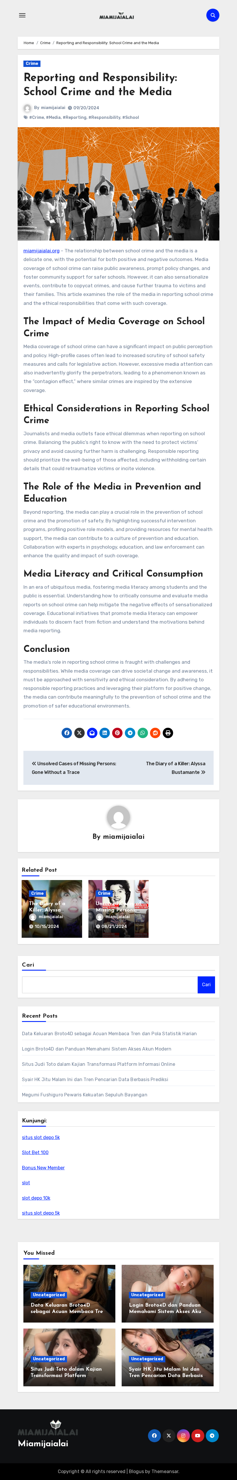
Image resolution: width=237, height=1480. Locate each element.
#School (130, 117)
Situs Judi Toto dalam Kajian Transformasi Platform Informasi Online (98, 1064)
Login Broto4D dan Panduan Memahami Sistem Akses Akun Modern (97, 1049)
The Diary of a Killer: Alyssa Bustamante (47, 910)
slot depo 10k (36, 1198)
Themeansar (164, 1471)
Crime (32, 63)
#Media (53, 117)
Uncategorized (49, 1295)
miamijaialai (53, 107)
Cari (28, 965)
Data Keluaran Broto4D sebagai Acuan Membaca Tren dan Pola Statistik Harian (109, 1033)
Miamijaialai (43, 1444)
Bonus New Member (43, 1168)
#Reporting (74, 117)
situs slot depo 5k (41, 1137)
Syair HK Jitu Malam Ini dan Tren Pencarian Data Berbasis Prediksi (95, 1079)
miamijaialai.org (41, 251)
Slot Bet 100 (35, 1152)
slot (26, 1182)
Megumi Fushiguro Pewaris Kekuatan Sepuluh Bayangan (84, 1095)
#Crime (36, 117)
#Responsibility (104, 117)
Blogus (136, 1471)
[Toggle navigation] (22, 15)
